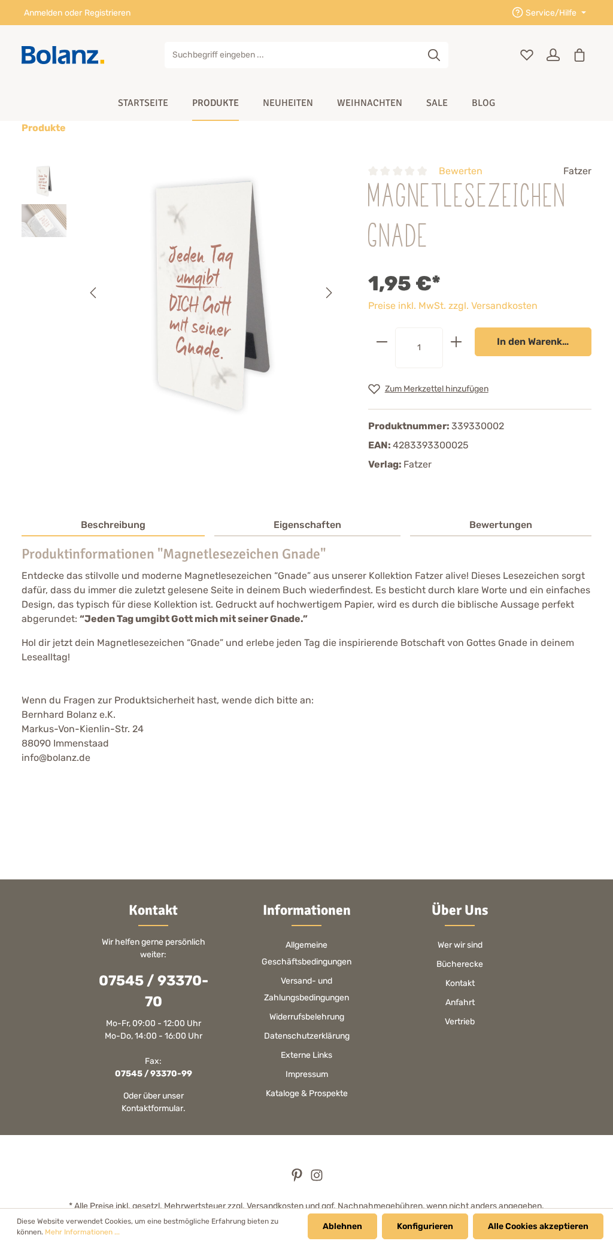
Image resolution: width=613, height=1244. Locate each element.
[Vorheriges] (94, 292)
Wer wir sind (460, 945)
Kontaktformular (152, 1108)
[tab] (113, 525)
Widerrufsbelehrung (306, 1017)
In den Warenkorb (537, 341)
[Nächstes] (328, 292)
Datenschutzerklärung (307, 1036)
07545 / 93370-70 (153, 991)
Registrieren (107, 13)
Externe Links (306, 1055)
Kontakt (460, 983)
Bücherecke (459, 964)
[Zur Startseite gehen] (63, 55)
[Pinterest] (297, 1179)
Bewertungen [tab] (500, 524)
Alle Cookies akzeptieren (538, 1226)
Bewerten (460, 171)
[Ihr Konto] (553, 55)
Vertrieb (460, 1022)
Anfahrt (460, 1002)
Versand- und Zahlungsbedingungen (306, 989)
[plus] (456, 341)
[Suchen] (434, 55)
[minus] (382, 341)
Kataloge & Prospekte (307, 1093)
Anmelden (43, 13)
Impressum (307, 1074)
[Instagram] (316, 1179)
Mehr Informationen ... (82, 1232)
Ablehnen (342, 1226)
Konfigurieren (425, 1226)
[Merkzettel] (527, 55)
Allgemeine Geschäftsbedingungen (306, 953)
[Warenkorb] (579, 55)
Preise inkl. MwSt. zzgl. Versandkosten (453, 305)
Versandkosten (275, 1206)
